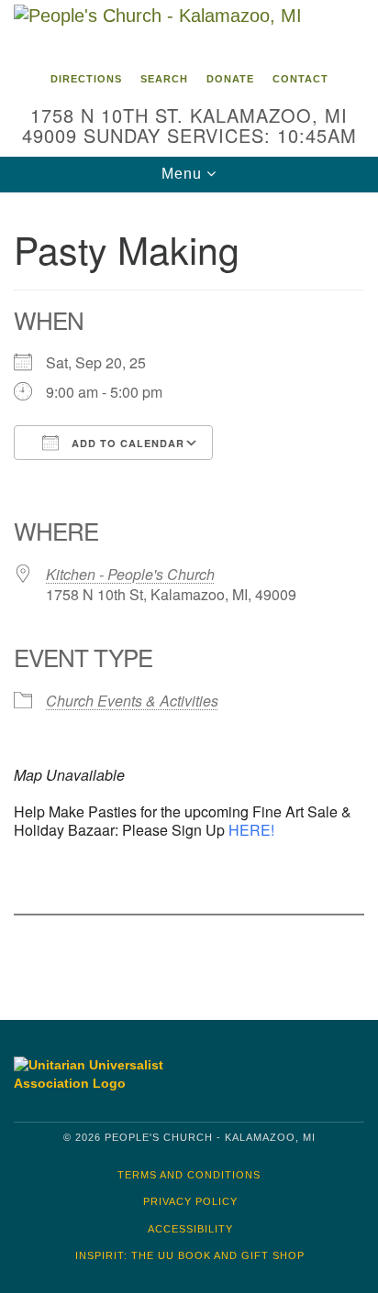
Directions (86, 78)
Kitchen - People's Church (130, 574)
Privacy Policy (190, 1201)
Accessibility (190, 1228)
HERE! (251, 829)
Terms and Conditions (189, 1174)
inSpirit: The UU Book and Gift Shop (190, 1255)
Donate (230, 78)
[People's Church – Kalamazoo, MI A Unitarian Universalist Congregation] (189, 31)
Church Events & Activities (132, 700)
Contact (300, 78)
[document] (189, 592)
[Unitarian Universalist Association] (96, 1074)
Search (164, 78)
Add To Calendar (126, 443)
